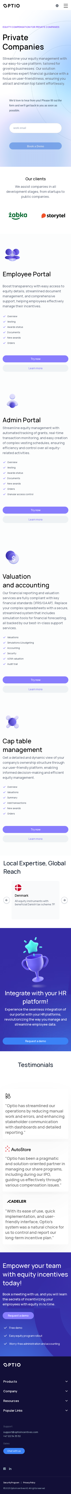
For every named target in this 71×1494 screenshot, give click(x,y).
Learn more (36, 368)
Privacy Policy (29, 1482)
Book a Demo (35, 146)
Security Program (11, 1482)
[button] (6, 900)
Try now (35, 359)
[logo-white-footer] (35, 1365)
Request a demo (35, 1041)
